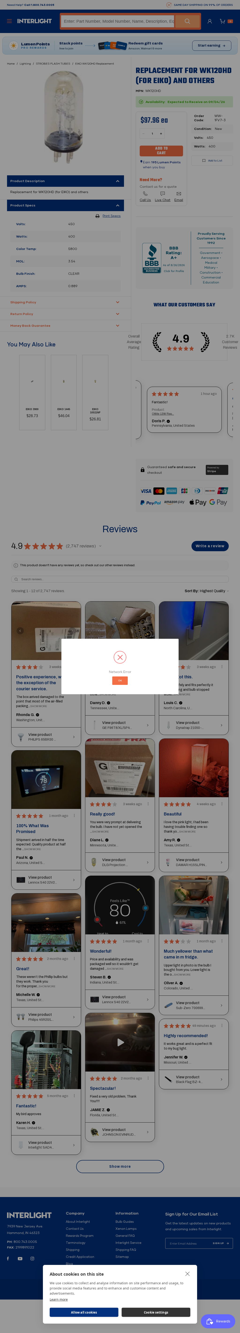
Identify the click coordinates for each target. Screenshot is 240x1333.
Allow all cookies (84, 1312)
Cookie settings (156, 1312)
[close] (187, 1273)
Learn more (59, 1299)
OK (120, 680)
